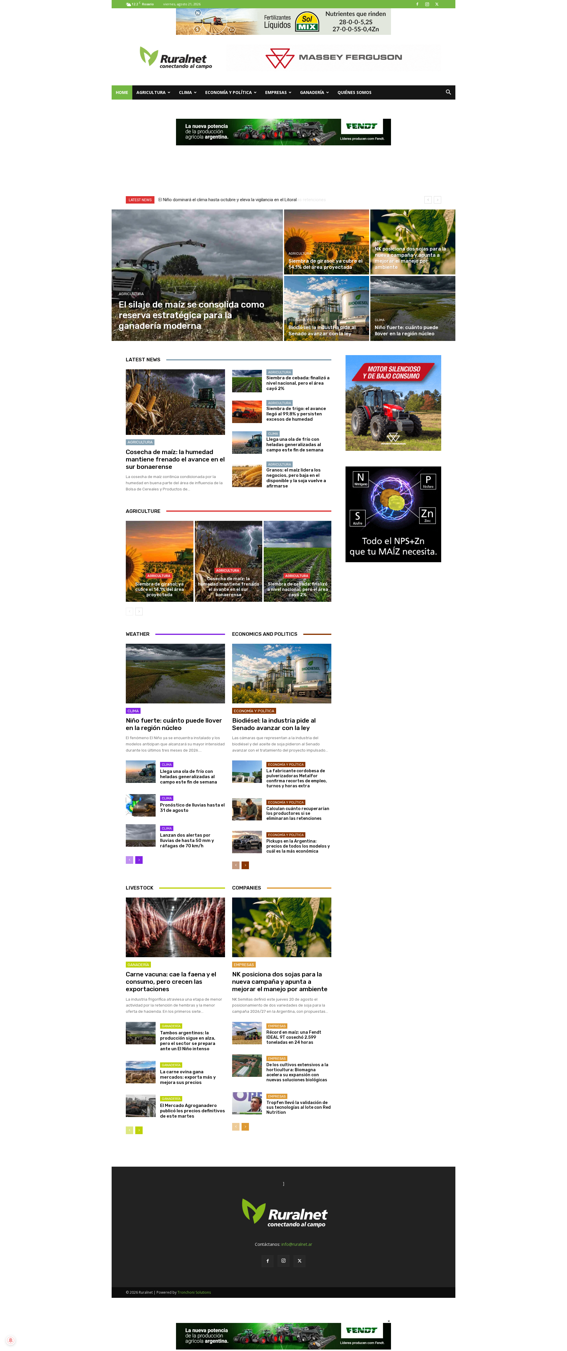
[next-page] (139, 611)
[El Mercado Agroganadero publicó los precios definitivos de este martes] (141, 1106)
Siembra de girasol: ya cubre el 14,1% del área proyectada (159, 589)
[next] (437, 200)
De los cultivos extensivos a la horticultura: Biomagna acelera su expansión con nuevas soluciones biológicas (297, 1072)
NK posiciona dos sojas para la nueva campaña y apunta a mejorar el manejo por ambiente (280, 981)
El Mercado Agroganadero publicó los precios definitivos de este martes (192, 1111)
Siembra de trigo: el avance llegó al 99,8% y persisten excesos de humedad (296, 414)
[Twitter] (436, 4)
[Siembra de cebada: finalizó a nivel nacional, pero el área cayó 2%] (247, 381)
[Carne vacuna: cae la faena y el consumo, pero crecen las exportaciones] (175, 927)
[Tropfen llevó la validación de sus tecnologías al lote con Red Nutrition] (247, 1103)
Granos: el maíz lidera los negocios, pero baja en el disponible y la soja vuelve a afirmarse (296, 478)
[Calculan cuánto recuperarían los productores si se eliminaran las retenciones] (247, 809)
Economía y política (228, 92)
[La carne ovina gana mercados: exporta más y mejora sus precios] (141, 1072)
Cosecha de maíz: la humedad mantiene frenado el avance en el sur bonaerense (175, 459)
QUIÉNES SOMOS (355, 92)
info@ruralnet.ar (296, 1244)
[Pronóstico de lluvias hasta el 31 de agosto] (141, 805)
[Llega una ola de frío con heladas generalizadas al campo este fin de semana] (247, 442)
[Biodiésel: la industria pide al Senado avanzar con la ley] (326, 308)
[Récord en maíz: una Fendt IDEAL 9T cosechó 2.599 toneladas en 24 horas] (247, 1033)
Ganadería (312, 92)
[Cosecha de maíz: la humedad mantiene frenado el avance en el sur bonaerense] (175, 402)
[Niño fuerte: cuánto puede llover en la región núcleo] (412, 308)
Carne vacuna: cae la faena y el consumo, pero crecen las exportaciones (171, 981)
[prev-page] (129, 611)
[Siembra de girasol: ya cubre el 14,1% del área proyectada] (326, 241)
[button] (448, 93)
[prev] (428, 200)
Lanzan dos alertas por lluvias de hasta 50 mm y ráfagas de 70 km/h (187, 840)
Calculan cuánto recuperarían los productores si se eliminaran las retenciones (297, 813)
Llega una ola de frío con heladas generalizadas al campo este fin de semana (294, 445)
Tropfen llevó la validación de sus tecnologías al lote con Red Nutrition (298, 1107)
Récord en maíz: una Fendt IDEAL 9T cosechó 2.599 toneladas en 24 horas (293, 1037)
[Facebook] (417, 4)
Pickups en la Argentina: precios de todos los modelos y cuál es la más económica (298, 846)
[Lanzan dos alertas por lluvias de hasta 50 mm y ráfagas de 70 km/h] (141, 835)
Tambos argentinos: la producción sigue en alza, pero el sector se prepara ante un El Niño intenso (187, 1040)
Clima (185, 92)
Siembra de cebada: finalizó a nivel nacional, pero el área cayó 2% (298, 383)
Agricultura (151, 92)
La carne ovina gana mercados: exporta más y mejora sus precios (188, 1077)
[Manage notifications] (10, 1340)
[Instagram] (427, 4)
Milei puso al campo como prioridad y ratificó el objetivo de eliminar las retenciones (239, 199)
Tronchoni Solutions (194, 1292)
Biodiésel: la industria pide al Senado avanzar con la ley (274, 724)
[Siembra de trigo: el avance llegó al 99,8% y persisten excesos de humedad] (247, 412)
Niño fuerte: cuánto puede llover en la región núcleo (174, 724)
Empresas (276, 92)
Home (122, 92)
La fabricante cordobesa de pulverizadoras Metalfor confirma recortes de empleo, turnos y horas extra (296, 778)
